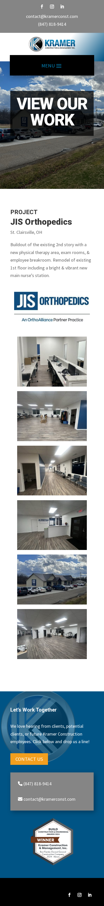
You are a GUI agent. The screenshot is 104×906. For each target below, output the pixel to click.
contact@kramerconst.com (52, 16)
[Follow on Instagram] (52, 7)
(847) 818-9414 (52, 24)
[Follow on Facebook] (42, 7)
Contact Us (29, 759)
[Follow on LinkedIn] (62, 7)
